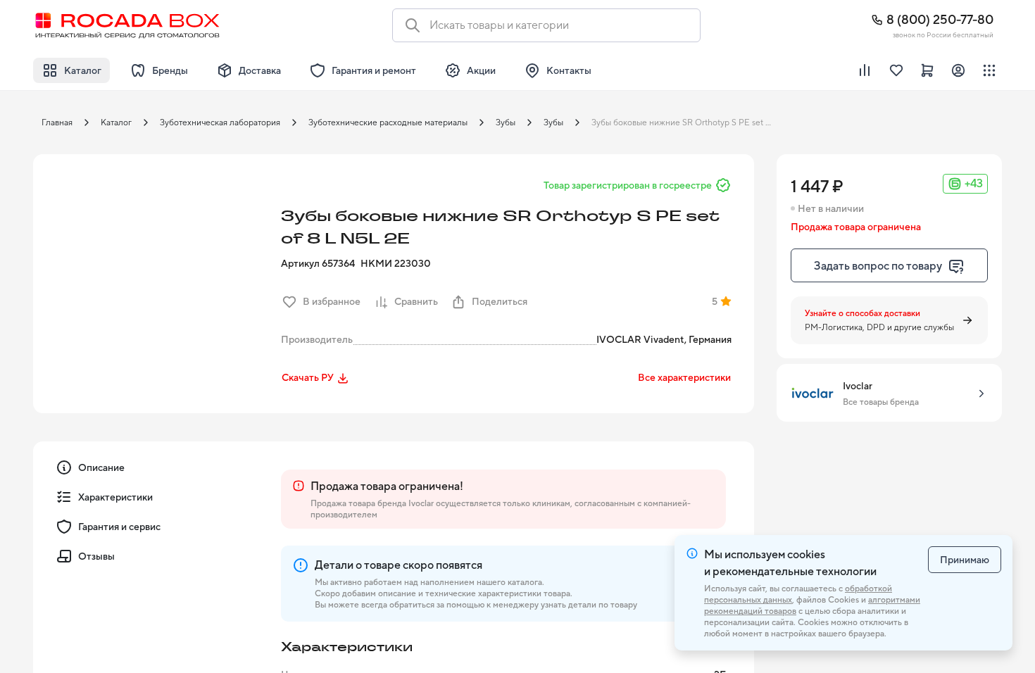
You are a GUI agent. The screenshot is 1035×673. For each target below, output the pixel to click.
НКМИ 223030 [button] (395, 263)
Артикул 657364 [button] (318, 263)
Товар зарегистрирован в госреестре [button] (628, 185)
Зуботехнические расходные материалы (388, 122)
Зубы (505, 122)
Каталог (116, 122)
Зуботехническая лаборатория (220, 122)
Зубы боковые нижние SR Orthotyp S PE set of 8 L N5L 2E (685, 122)
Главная (57, 122)
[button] (152, 273)
